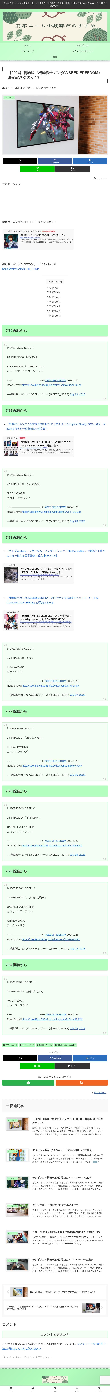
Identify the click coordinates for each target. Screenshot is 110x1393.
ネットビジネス (28, 1045)
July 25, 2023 (77, 854)
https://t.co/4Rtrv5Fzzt (34, 511)
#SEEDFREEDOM (55, 380)
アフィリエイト (11, 1045)
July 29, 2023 (77, 394)
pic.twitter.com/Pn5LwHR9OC (66, 1019)
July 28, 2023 (77, 521)
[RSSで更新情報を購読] (82, 1083)
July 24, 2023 (77, 948)
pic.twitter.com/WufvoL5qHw (65, 385)
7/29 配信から (54, 292)
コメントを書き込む (55, 1334)
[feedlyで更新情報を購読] (28, 1083)
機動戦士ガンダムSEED (66, 1045)
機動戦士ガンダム (46, 1045)
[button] (72, 169)
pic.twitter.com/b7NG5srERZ (64, 939)
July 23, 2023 (77, 1028)
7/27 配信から (54, 301)
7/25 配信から (54, 311)
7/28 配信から (54, 297)
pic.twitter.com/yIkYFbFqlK (64, 685)
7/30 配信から (54, 287)
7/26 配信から (54, 306)
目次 (50, 281)
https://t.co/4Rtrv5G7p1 (35, 385)
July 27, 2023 (77, 694)
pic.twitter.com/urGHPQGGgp (64, 511)
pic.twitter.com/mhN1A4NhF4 (65, 845)
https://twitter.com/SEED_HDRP (20, 269)
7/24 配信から (54, 315)
